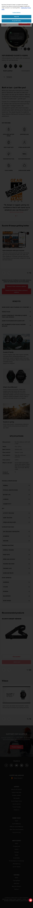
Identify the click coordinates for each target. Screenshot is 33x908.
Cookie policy (24, 8)
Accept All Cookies (16, 20)
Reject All (16, 16)
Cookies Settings (16, 12)
